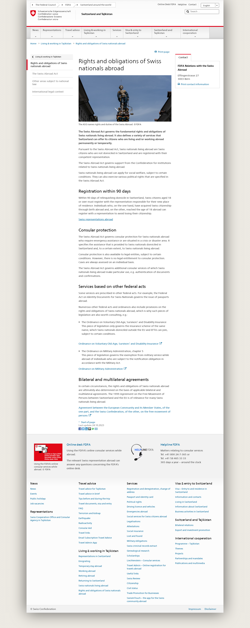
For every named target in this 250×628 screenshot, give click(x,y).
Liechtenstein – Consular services (143, 560)
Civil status (132, 588)
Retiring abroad (87, 576)
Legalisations (133, 521)
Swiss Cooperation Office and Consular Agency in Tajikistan (50, 519)
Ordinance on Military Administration (101, 368)
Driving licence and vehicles (141, 507)
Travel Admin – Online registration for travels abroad (146, 567)
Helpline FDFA (170, 444)
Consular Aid (85, 528)
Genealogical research (138, 551)
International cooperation (190, 31)
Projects (179, 553)
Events (33, 493)
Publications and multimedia (190, 563)
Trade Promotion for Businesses (143, 593)
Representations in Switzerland (95, 556)
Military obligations (137, 541)
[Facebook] (80, 428)
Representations (52, 30)
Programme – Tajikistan (187, 543)
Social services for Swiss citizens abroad (147, 516)
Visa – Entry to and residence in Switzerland (191, 490)
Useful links (133, 573)
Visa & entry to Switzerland (133, 31)
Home (33, 43)
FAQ (81, 508)
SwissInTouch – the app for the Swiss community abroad (145, 600)
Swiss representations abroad (96, 219)
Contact (181, 57)
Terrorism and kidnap (90, 513)
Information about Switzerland (191, 507)
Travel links (84, 533)
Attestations (133, 526)
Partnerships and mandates (189, 558)
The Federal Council (46, 5)
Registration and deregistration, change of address (148, 490)
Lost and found (134, 536)
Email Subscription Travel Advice (95, 538)
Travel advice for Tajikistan (92, 489)
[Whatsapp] (93, 428)
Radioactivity (85, 523)
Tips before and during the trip (94, 498)
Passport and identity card (140, 497)
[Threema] (89, 428)
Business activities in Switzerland (192, 511)
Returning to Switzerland (92, 580)
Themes (179, 548)
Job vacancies (37, 503)
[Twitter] (83, 428)
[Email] (96, 428)
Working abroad (87, 571)
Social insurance (135, 531)
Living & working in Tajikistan (95, 31)
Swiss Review (133, 578)
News (35, 30)
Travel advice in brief (89, 493)
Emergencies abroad (137, 511)
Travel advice (72, 30)
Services (117, 30)
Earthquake (84, 518)
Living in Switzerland (186, 502)
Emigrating (84, 561)
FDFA (68, 5)
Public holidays (38, 498)
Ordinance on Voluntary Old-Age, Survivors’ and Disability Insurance (118, 343)
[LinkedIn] (86, 428)
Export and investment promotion (192, 530)
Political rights (134, 502)
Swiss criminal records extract (142, 546)
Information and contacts (188, 497)
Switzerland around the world (95, 5)
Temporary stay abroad (90, 566)
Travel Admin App (88, 542)
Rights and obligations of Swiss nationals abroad (99, 592)
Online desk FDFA (78, 444)
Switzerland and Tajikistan (163, 31)
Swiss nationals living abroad (93, 585)
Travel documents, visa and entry (95, 503)
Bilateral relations (184, 525)
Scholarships (133, 555)
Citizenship (132, 583)
